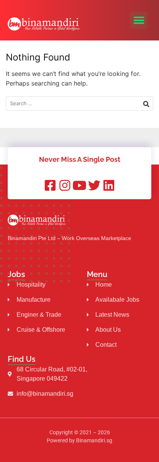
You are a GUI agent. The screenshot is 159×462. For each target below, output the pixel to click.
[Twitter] (94, 185)
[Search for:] (79, 103)
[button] (138, 20)
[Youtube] (79, 185)
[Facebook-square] (50, 185)
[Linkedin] (109, 185)
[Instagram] (65, 185)
